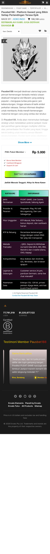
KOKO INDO (19, 19)
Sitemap (38, 406)
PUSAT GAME (21, 8)
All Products (27, 406)
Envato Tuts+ (14, 406)
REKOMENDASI (7, 8)
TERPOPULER (35, 8)
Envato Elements (16, 403)
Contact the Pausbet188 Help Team (25, 295)
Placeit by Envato (33, 403)
